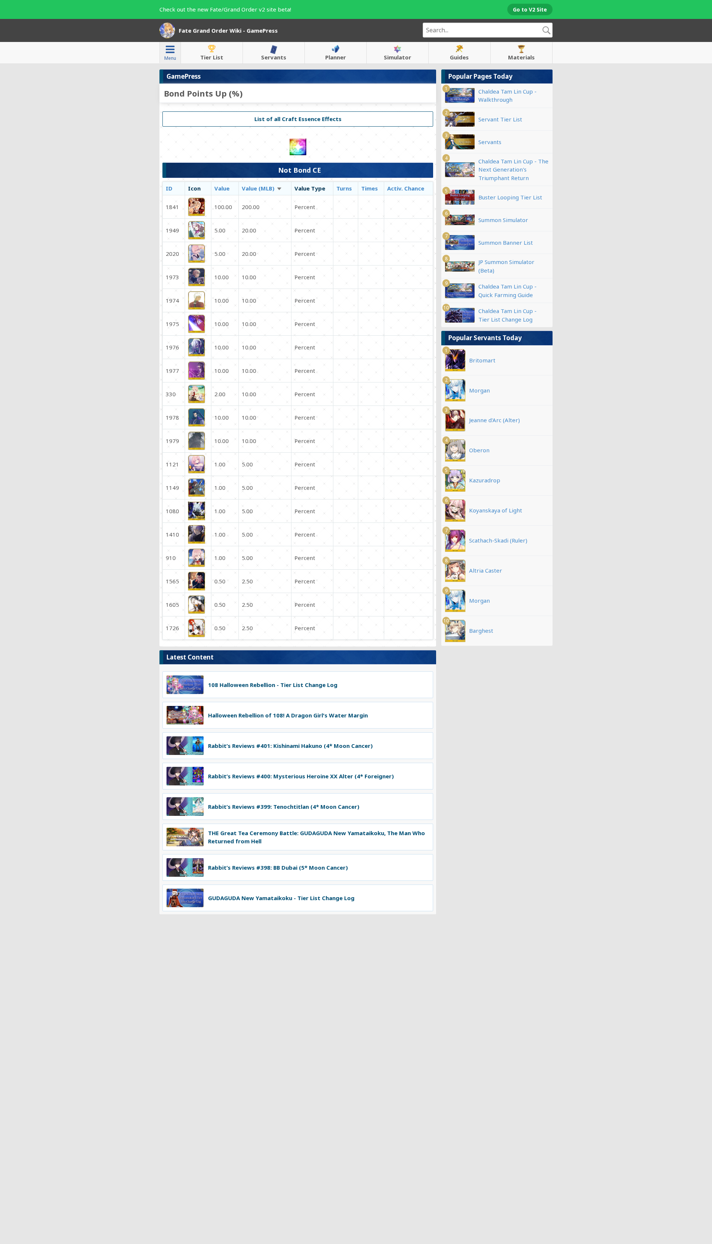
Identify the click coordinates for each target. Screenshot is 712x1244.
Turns (344, 188)
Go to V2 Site (530, 9)
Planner (335, 57)
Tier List (211, 57)
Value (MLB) (262, 188)
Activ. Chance (405, 188)
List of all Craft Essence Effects (298, 119)
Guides (459, 57)
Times (369, 188)
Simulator (397, 57)
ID (169, 188)
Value (222, 188)
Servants (273, 57)
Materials (521, 57)
